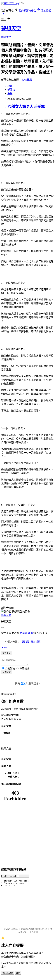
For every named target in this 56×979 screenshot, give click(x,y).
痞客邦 (23, 633)
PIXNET (14, 929)
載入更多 (6, 653)
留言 (30, 633)
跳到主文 (6, 37)
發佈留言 (6, 672)
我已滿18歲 (7, 973)
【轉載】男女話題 (30, 641)
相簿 (9, 86)
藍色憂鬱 (6, 615)
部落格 (11, 89)
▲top (4, 647)
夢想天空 (11, 28)
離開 (18, 973)
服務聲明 (34, 932)
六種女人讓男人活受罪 (26, 106)
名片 (9, 93)
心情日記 (27, 79)
